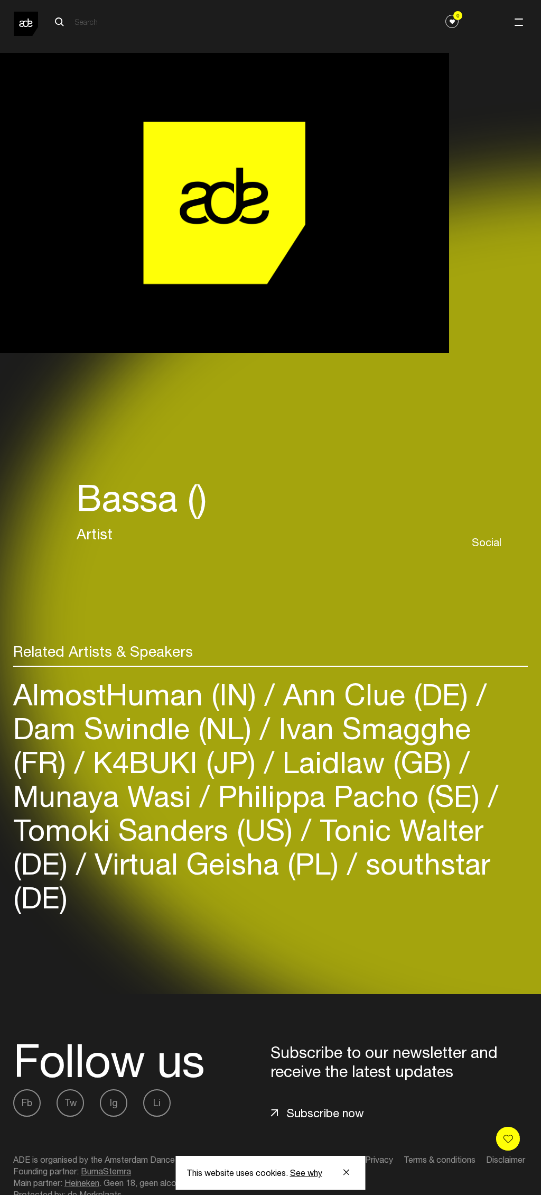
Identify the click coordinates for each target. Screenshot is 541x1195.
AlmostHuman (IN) (139, 694)
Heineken (81, 1183)
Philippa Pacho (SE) (349, 796)
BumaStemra (106, 1171)
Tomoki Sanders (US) (157, 830)
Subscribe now (325, 1113)
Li (157, 1102)
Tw (70, 1102)
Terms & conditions (439, 1159)
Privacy (379, 1159)
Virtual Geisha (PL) (216, 864)
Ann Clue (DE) (376, 694)
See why (306, 1173)
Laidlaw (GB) (367, 762)
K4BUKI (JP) (174, 762)
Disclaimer (505, 1159)
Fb (27, 1102)
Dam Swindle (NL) (136, 728)
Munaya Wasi (106, 796)
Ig (114, 1102)
